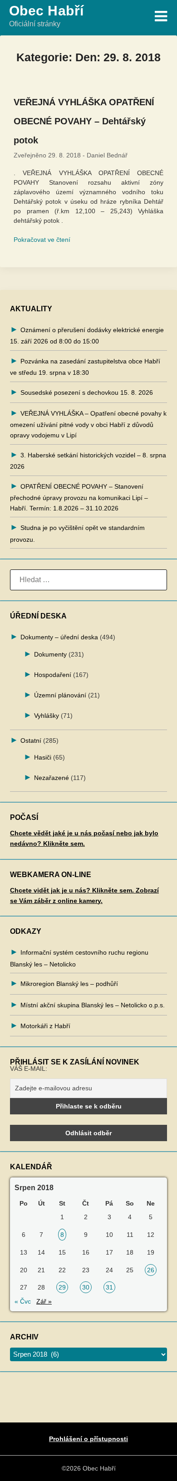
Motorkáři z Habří (45, 1026)
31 (109, 1287)
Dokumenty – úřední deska (59, 637)
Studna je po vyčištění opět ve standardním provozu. (77, 533)
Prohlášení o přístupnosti (88, 1438)
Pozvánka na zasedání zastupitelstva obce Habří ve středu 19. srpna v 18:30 (85, 367)
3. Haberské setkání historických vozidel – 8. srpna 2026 (88, 460)
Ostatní (30, 740)
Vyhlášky (46, 715)
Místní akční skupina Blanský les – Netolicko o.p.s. (92, 1005)
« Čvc (23, 1301)
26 (150, 1270)
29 (62, 1287)
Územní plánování (60, 695)
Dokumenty (50, 654)
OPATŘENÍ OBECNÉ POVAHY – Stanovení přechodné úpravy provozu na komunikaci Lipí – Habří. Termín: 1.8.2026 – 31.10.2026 (79, 497)
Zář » (44, 1301)
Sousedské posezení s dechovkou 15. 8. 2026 (86, 392)
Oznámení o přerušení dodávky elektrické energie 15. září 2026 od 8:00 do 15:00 (87, 335)
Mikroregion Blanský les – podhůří (69, 983)
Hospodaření (52, 674)
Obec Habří (46, 10)
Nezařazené (51, 777)
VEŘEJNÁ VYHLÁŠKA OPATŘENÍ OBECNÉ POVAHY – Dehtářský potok (84, 121)
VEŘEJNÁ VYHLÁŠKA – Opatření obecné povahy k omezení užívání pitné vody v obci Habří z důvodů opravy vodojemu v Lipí (88, 424)
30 (85, 1287)
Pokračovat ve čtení (42, 239)
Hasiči (42, 757)
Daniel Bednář (107, 155)
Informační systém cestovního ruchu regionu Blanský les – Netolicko (79, 958)
